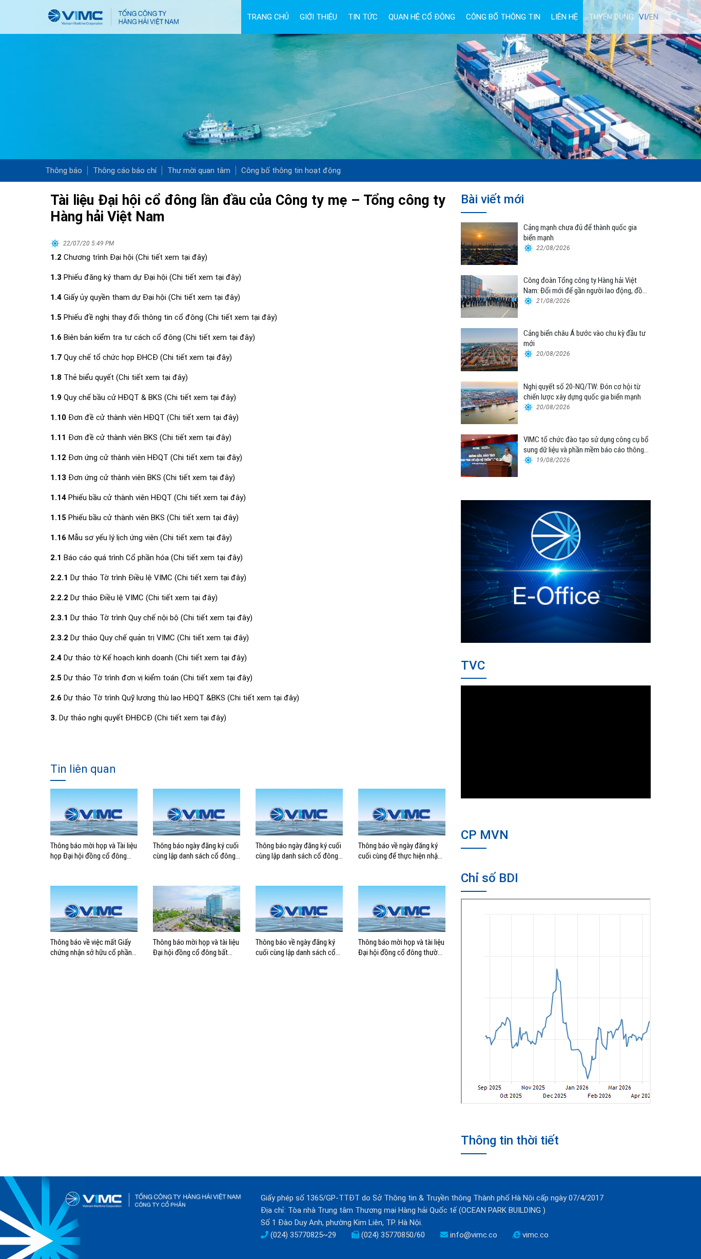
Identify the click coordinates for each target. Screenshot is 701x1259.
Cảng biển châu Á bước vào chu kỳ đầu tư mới (584, 338)
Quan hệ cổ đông (421, 17)
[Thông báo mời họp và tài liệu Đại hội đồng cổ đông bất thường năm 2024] (196, 908)
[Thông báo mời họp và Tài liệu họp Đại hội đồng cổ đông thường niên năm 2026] (94, 811)
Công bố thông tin (503, 17)
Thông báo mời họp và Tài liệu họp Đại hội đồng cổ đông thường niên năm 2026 (93, 851)
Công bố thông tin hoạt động (291, 170)
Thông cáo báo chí (125, 170)
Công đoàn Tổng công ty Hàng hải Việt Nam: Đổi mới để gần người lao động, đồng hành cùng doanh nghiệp (586, 286)
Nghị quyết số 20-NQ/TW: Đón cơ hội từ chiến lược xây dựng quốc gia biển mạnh (582, 392)
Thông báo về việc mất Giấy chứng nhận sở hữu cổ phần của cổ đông (91, 948)
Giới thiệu (318, 17)
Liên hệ (564, 17)
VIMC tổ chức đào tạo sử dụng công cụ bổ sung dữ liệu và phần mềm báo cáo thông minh (586, 445)
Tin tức (363, 17)
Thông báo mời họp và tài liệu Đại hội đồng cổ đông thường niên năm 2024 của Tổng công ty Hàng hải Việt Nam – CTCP (401, 948)
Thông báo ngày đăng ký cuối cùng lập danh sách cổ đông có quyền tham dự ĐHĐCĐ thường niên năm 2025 (298, 851)
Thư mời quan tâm (198, 170)
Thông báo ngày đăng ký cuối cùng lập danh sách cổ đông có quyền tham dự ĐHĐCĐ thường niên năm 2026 (196, 851)
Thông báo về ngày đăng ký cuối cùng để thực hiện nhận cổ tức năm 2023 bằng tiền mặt (399, 851)
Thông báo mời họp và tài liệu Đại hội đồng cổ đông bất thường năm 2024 (196, 948)
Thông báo (63, 170)
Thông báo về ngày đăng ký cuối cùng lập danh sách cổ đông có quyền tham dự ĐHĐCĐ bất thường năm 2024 (296, 948)
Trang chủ (268, 17)
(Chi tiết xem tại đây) (171, 257)
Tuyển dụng (611, 17)
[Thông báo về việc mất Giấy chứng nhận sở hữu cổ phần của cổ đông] (94, 908)
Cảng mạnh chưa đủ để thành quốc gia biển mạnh (580, 232)
